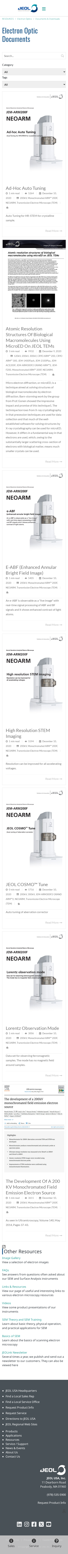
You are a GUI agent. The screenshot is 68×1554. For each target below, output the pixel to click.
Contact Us (13, 1456)
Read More (52, 230)
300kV (33, 356)
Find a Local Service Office (23, 1402)
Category (7, 64)
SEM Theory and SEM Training (21, 1319)
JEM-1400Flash (26, 360)
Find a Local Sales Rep (20, 1396)
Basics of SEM (11, 1336)
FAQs (5, 1270)
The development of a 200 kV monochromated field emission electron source (33, 1186)
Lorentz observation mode (32, 1028)
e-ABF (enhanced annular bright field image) (31, 570)
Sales (11, 1546)
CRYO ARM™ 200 (46, 356)
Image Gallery (11, 1258)
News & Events (15, 1448)
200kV (23, 198)
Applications (14, 1435)
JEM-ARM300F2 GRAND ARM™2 (34, 365)
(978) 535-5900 (56, 1495)
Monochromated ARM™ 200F (42, 198)
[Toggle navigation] (46, 8)
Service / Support (17, 1444)
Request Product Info (20, 1407)
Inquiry (56, 1546)
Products (12, 1431)
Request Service (16, 1413)
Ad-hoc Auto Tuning (26, 188)
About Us (12, 1452)
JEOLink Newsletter (14, 1352)
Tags (4, 77)
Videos (6, 1303)
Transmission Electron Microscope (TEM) (37, 202)
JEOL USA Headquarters (21, 1391)
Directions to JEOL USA (20, 1419)
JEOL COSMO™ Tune (27, 884)
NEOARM (11, 202)
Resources (12, 1440)
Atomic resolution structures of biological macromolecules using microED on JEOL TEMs (30, 337)
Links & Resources (14, 1287)
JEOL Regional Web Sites (21, 1424)
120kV (17, 356)
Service (34, 1546)
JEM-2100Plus (43, 360)
